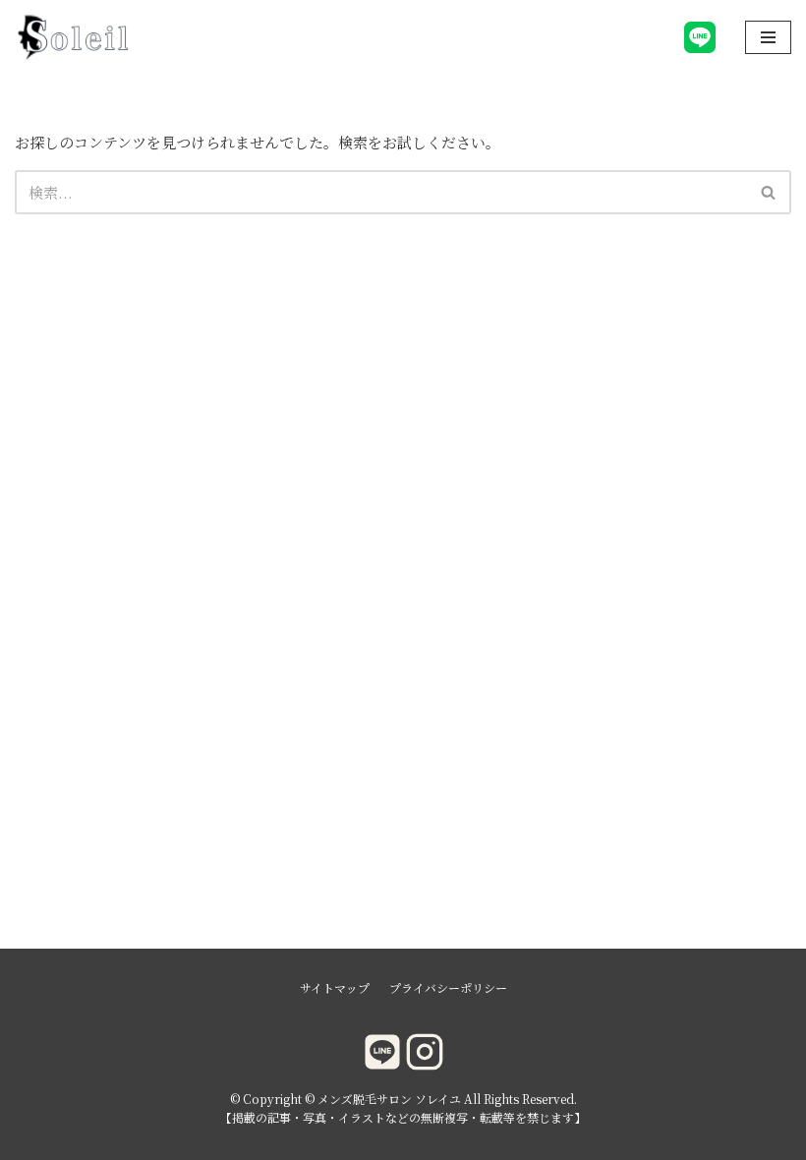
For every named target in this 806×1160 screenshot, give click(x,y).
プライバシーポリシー (448, 987)
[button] (768, 192)
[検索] (769, 192)
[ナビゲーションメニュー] (768, 37)
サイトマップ (335, 987)
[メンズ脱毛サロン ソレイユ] (74, 37)
